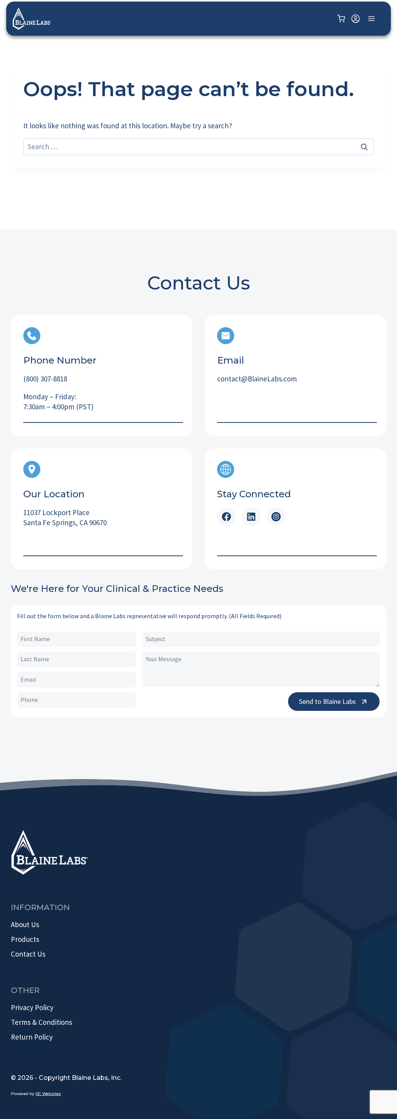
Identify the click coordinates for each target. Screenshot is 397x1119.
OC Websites (48, 1093)
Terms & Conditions (41, 1022)
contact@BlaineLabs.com (257, 378)
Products (25, 939)
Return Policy (32, 1036)
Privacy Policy (32, 1007)
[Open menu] (371, 18)
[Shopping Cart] (342, 18)
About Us (25, 924)
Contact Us (28, 954)
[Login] (355, 18)
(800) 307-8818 (45, 378)
